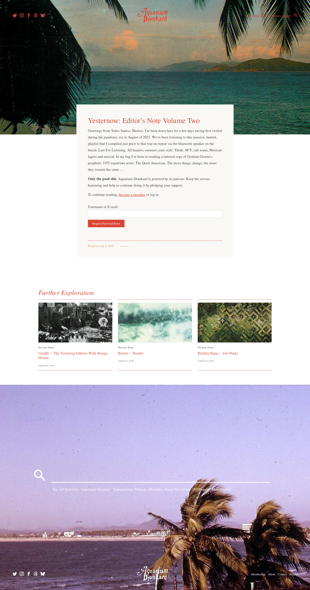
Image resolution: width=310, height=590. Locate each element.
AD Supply (201, 489)
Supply (287, 16)
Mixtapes (155, 489)
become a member (132, 194)
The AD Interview (65, 489)
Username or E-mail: (103, 206)
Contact (276, 16)
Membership (252, 16)
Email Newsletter (177, 489)
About (265, 16)
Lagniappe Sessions (95, 489)
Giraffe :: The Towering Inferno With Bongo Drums (73, 355)
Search (295, 15)
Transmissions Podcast (129, 489)
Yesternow (124, 246)
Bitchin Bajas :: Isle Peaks (218, 353)
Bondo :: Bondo (131, 353)
